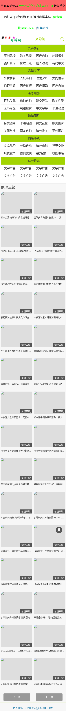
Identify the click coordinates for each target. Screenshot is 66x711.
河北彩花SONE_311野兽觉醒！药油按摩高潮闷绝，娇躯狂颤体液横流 (16, 251)
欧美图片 (58, 123)
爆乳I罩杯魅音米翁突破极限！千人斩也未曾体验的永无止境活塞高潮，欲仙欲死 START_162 (49, 651)
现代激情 (10, 153)
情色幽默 (42, 145)
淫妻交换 (58, 145)
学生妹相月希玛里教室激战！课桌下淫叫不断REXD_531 (16, 351)
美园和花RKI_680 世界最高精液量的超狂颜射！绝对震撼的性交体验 (16, 484)
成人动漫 (42, 63)
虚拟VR (42, 78)
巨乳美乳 (10, 100)
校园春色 (58, 153)
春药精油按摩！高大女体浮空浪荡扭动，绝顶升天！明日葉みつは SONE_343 (16, 317)
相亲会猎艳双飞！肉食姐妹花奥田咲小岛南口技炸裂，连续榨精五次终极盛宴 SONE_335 (16, 217)
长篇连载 (26, 145)
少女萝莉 (10, 78)
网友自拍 (26, 130)
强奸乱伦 (10, 63)
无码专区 (10, 108)
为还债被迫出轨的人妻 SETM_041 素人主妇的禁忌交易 (49, 284)
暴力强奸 (42, 153)
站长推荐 (34, 160)
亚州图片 (58, 130)
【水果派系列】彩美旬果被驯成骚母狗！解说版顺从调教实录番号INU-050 (49, 584)
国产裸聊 (42, 85)
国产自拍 (42, 55)
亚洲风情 (10, 55)
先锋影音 (34, 48)
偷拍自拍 (26, 100)
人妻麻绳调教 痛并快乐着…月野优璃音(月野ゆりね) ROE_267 (16, 517)
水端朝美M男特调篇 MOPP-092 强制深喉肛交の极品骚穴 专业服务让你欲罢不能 (49, 517)
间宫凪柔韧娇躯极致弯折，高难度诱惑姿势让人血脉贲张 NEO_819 (49, 684)
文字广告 (10, 168)
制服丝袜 (26, 108)
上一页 (17, 697)
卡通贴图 (26, 123)
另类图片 (10, 123)
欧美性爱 (58, 100)
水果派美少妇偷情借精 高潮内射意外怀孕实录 (16, 617)
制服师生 (58, 55)
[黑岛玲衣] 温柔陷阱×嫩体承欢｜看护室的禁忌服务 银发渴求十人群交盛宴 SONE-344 (49, 251)
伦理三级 (26, 63)
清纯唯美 (42, 130)
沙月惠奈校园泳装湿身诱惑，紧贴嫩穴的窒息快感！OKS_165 (16, 584)
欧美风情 (26, 55)
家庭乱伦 (10, 145)
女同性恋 (58, 78)
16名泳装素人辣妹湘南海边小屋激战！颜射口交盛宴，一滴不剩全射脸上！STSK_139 (49, 317)
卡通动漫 (58, 108)
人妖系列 (26, 78)
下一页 (49, 697)
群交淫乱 (42, 100)
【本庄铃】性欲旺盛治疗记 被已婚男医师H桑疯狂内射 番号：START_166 (49, 551)
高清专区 (34, 70)
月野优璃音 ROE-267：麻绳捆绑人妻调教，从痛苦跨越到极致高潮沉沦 (49, 484)
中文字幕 (42, 108)
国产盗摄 (26, 85)
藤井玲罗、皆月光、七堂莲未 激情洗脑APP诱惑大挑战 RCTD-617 (16, 384)
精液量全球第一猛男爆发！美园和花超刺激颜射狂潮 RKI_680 (49, 451)
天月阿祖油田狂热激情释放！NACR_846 (16, 684)
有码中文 (58, 63)
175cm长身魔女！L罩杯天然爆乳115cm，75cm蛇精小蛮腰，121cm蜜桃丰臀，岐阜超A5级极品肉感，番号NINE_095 (16, 651)
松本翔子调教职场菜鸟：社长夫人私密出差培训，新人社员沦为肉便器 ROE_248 (49, 417)
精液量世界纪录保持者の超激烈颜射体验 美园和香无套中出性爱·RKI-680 (16, 451)
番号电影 (34, 93)
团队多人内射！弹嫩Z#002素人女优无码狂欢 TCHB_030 (49, 217)
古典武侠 (26, 153)
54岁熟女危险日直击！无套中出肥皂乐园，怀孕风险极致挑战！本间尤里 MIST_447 (16, 417)
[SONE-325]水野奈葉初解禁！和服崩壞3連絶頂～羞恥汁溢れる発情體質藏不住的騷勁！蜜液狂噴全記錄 (16, 284)
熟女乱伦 (42, 123)
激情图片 (34, 115)
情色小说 (34, 138)
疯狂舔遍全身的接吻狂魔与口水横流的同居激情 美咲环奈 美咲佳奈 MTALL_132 (49, 351)
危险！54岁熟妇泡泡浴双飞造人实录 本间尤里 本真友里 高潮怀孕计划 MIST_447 (49, 384)
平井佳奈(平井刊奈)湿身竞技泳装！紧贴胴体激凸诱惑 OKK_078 (49, 617)
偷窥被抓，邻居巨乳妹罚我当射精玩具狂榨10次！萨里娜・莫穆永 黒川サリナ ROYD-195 (16, 551)
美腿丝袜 (10, 130)
